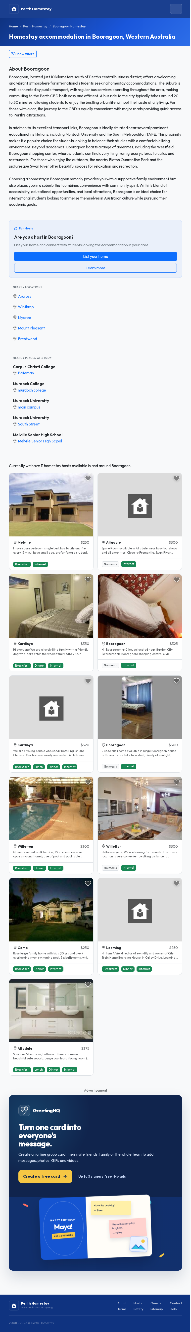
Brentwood (27, 338)
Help (173, 1309)
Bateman (26, 372)
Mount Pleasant (31, 327)
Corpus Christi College (34, 366)
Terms (121, 1309)
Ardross (24, 296)
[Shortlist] (88, 478)
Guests (155, 1303)
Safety (138, 1309)
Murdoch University (31, 400)
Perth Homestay (35, 26)
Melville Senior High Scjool (40, 440)
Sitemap (156, 1309)
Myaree (24, 317)
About (122, 1303)
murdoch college (32, 390)
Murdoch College (29, 383)
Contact (176, 1303)
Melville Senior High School (37, 434)
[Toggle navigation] (176, 9)
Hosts (138, 1303)
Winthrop (26, 306)
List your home (95, 256)
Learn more (95, 267)
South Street (29, 423)
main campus (29, 407)
